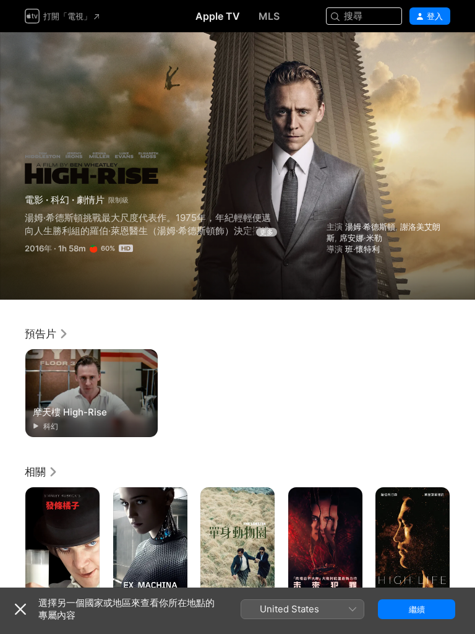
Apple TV (217, 16)
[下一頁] (462, 543)
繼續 (417, 609)
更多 (266, 232)
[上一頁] (12, 543)
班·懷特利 (362, 249)
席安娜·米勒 (361, 238)
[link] (47, 334)
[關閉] (20, 609)
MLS (269, 16)
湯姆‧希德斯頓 (370, 227)
